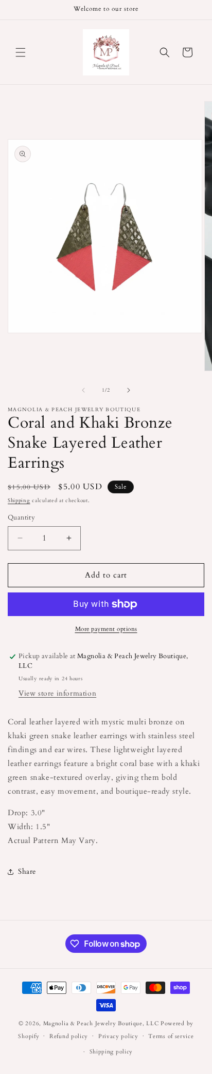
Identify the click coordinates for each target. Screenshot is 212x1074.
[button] (20, 52)
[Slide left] (83, 390)
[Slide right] (128, 390)
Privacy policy (118, 1036)
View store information (57, 693)
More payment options (106, 629)
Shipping (19, 500)
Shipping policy (111, 1052)
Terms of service (170, 1036)
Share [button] (27, 871)
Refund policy (68, 1036)
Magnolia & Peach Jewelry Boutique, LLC (101, 1023)
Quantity (21, 517)
